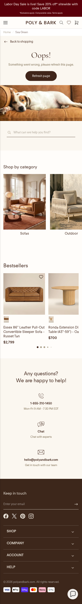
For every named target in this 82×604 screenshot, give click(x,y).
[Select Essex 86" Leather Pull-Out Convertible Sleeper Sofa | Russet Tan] (6, 318)
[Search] (61, 23)
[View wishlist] (69, 23)
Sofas (24, 233)
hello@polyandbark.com (41, 459)
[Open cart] (76, 23)
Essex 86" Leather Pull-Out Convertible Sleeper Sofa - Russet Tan (24, 331)
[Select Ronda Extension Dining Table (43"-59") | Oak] (51, 318)
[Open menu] (5, 23)
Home (7, 32)
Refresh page (41, 76)
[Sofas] (24, 202)
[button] (41, 401)
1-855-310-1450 (41, 403)
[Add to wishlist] (41, 277)
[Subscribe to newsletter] (76, 504)
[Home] (41, 22)
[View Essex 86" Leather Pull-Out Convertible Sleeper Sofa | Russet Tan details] (24, 294)
